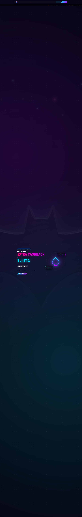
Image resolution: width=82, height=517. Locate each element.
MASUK (58, 2)
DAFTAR (64, 2)
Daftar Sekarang (22, 273)
